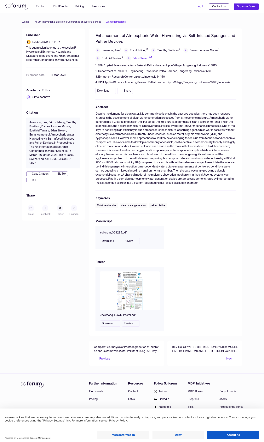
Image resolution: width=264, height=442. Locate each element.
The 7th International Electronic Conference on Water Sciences (67, 22)
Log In (200, 6)
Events (25, 22)
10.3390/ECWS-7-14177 (46, 42)
